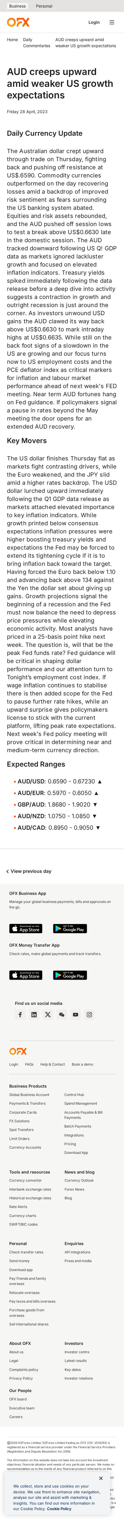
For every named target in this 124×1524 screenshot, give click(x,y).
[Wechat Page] (62, 1014)
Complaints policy (23, 1369)
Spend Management (80, 1103)
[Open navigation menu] (112, 22)
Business (17, 5)
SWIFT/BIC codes (23, 1224)
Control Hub (74, 1094)
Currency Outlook (79, 1180)
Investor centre (77, 1352)
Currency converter (25, 1180)
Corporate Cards (23, 1112)
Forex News (74, 1189)
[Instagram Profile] (89, 1014)
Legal (13, 1360)
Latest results (76, 1360)
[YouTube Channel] (75, 1014)
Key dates (73, 1369)
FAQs (29, 1064)
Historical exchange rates (30, 1198)
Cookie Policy (59, 1508)
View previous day (30, 871)
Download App (76, 1152)
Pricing (70, 1144)
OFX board (18, 1399)
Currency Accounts (25, 1147)
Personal (44, 5)
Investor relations (79, 1378)
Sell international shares (28, 1324)
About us (16, 1352)
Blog (68, 1198)
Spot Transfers (21, 1130)
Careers (15, 1417)
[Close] (101, 1478)
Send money (19, 1261)
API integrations (77, 1252)
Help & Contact (52, 1064)
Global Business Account (29, 1094)
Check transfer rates (26, 1252)
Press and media (78, 1261)
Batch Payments (77, 1126)
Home (12, 39)
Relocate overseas (24, 1292)
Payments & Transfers (27, 1103)
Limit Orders (19, 1138)
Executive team (22, 1408)
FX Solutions (19, 1121)
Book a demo (82, 1064)
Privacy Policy (21, 1378)
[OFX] (18, 22)
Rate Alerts (18, 1206)
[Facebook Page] (20, 1014)
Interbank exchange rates (30, 1189)
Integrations (74, 1135)
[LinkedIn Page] (34, 1014)
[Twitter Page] (48, 1014)
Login (94, 22)
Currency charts (22, 1215)
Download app (21, 1270)
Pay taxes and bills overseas (32, 1301)
